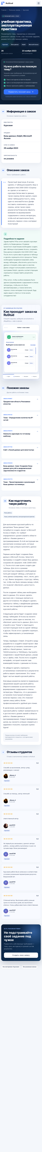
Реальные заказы (14, 10)
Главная (3, 10)
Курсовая (26, 10)
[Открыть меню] (38, 3)
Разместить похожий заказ (19, 92)
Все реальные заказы (29, 967)
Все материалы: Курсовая (11, 967)
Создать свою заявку (21, 955)
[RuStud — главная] (7, 3)
